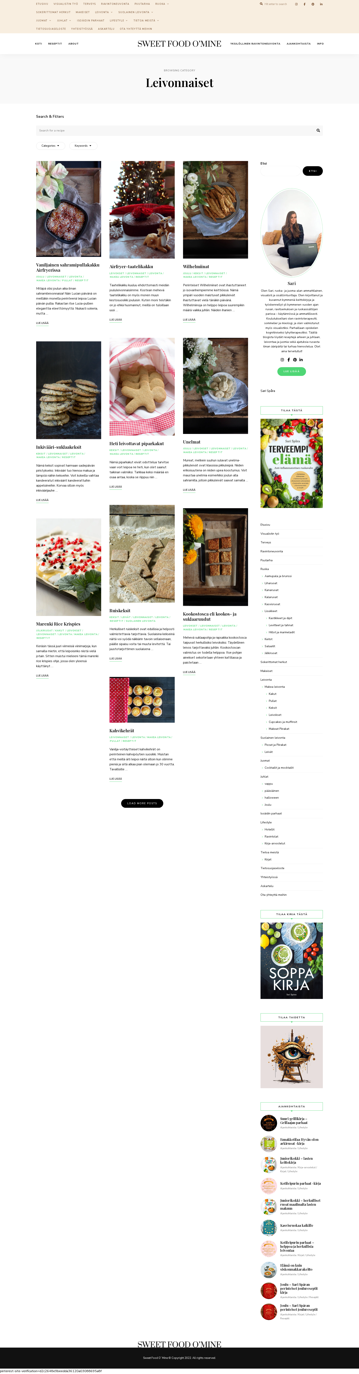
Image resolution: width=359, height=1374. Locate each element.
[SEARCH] (316, 130)
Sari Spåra (268, 391)
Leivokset (74, 630)
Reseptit (55, 43)
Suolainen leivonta (134, 12)
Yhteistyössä (82, 29)
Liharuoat (271, 583)
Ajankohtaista (299, 43)
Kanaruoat (271, 590)
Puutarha (267, 560)
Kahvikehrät (121, 730)
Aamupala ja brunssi (278, 576)
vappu (269, 784)
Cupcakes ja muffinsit (283, 722)
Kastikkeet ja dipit (280, 618)
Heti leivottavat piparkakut (136, 443)
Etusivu (265, 525)
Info (320, 43)
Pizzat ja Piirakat (275, 745)
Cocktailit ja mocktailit (279, 768)
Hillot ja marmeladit (282, 632)
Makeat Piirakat (279, 729)
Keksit (41, 453)
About (73, 43)
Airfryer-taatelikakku (131, 266)
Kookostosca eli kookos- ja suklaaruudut (209, 616)
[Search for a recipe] (179, 130)
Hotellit (269, 829)
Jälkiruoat (44, 630)
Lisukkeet (271, 611)
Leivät (126, 617)
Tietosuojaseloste (51, 29)
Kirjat (268, 859)
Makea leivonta (48, 280)
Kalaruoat (271, 597)
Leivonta (102, 12)
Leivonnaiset (57, 276)
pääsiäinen (272, 791)
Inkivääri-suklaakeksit (58, 447)
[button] (350, 5)
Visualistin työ (270, 534)
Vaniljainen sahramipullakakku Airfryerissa (68, 267)
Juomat (42, 20)
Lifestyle (117, 20)
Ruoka (265, 569)
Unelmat (191, 442)
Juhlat (62, 20)
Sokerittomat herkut (53, 12)
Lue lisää (292, 371)
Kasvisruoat (272, 604)
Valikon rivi (282, 360)
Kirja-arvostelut (275, 843)
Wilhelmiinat (196, 266)
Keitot (268, 639)
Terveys (266, 542)
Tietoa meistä (144, 20)
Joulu (40, 276)
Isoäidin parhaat (91, 20)
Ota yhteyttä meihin (136, 29)
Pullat (67, 280)
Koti (38, 43)
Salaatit (270, 646)
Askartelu (106, 29)
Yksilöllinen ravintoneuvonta (255, 43)
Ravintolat (271, 837)
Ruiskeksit (119, 610)
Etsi (264, 163)
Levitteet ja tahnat (281, 625)
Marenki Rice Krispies (58, 624)
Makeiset (83, 12)
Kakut (60, 630)
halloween (272, 798)
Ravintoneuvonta (272, 551)
